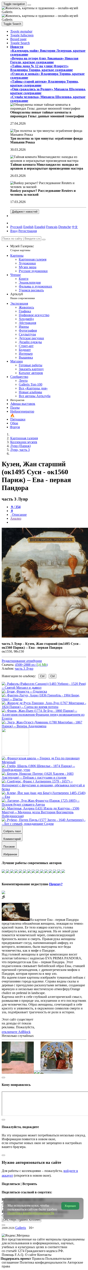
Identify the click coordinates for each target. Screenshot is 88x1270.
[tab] (15, 507)
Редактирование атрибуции (22, 661)
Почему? (56, 884)
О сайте (31, 1255)
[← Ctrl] (44, 726)
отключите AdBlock (16, 1032)
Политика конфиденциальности (43, 1262)
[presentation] (48, 522)
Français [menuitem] (51, 227)
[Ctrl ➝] (44, 762)
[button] (21, 31)
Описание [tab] (19, 514)
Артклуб (22, 296)
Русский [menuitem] (16, 227)
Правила (38, 1258)
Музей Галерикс (22, 248)
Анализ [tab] (15, 518)
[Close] (43, 239)
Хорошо (70, 1205)
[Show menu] (29, 5)
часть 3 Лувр (24, 668)
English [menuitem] (28, 227)
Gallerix (20, 1228)
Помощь (8, 1255)
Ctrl (42, 676)
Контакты (44, 1255)
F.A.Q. (20, 1255)
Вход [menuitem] (14, 231)
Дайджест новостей (24, 211)
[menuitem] (75, 227)
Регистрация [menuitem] (27, 231)
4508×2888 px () (31, 664)
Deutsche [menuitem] (64, 227)
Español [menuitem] (39, 227)
